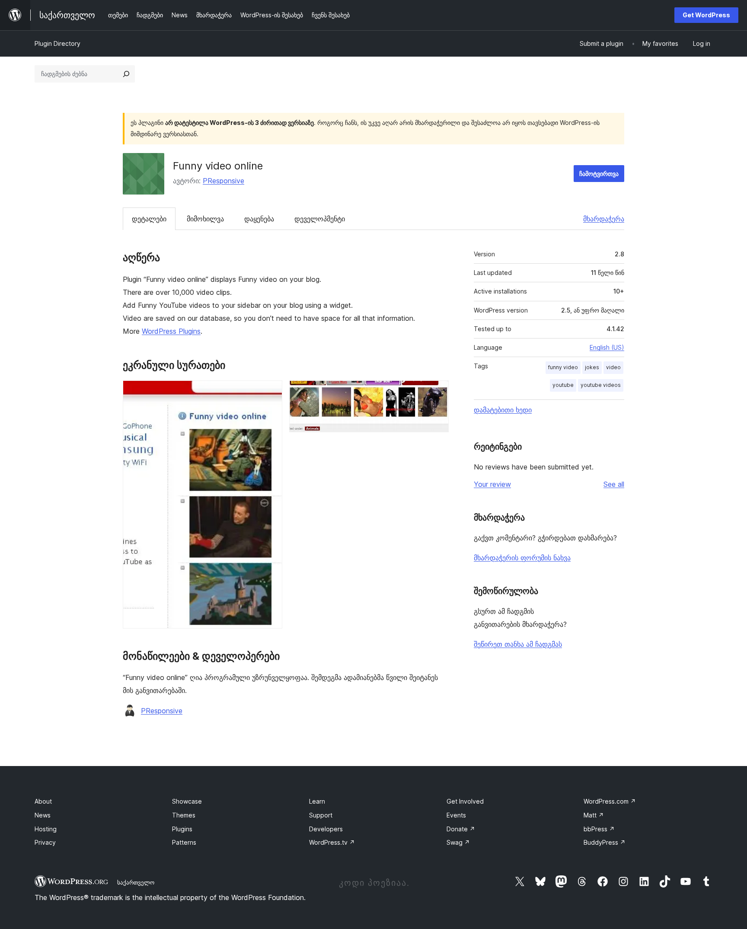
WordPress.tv (332, 842)
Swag (458, 842)
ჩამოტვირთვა (599, 173)
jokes (592, 367)
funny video (563, 367)
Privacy (45, 842)
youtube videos (601, 385)
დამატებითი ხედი (503, 409)
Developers (326, 829)
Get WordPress (706, 15)
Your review (492, 484)
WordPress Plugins (171, 331)
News (43, 815)
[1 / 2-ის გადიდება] (270, 392)
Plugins (182, 829)
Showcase (187, 801)
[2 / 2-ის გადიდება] (437, 392)
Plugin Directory (57, 43)
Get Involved (465, 801)
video (613, 367)
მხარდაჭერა (603, 218)
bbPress (599, 829)
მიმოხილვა (205, 218)
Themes (183, 815)
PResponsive (223, 180)
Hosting (46, 829)
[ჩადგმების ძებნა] (126, 74)
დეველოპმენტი (319, 218)
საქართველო (135, 882)
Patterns (184, 842)
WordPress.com (610, 801)
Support (320, 815)
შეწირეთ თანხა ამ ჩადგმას (518, 644)
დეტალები (149, 218)
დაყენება (259, 218)
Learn (317, 801)
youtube (563, 385)
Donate (461, 829)
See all (613, 484)
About (43, 801)
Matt (594, 815)
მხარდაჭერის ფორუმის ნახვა (522, 557)
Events (456, 815)
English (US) (607, 347)
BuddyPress (605, 842)
